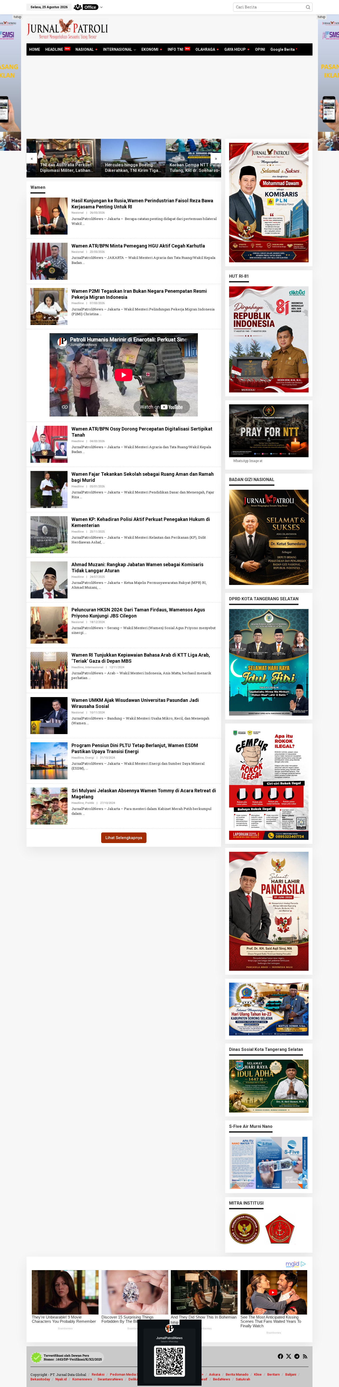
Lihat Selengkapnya (123, 837)
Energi (89, 757)
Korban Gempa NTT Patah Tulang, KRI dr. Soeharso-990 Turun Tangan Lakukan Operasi (187, 167)
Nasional (78, 212)
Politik (89, 803)
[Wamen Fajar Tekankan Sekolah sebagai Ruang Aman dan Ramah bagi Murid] (81, 497)
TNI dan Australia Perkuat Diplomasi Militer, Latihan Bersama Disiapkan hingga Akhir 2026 (56, 167)
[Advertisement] (169, 99)
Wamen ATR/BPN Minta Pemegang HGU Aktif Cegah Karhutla (138, 246)
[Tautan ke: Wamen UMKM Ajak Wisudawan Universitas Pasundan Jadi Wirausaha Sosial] (49, 715)
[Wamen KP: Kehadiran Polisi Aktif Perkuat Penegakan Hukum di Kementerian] (103, 542)
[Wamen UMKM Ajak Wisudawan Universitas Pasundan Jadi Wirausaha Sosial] (88, 723)
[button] (308, 7)
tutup (17, 17)
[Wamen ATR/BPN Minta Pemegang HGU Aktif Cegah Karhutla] (84, 262)
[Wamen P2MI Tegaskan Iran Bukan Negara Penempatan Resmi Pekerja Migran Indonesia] (100, 314)
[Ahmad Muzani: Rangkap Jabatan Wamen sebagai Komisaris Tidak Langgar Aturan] (100, 587)
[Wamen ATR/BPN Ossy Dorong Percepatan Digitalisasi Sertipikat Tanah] (84, 452)
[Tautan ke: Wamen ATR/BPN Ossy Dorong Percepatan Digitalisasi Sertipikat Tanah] (49, 443)
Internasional (94, 667)
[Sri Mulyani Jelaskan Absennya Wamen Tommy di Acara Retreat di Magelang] (84, 813)
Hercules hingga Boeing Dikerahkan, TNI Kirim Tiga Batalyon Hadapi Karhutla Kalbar (122, 167)
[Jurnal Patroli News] (67, 28)
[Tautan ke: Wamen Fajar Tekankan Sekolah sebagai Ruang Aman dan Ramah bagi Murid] (49, 489)
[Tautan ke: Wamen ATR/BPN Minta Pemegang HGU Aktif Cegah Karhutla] (49, 260)
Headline (78, 303)
